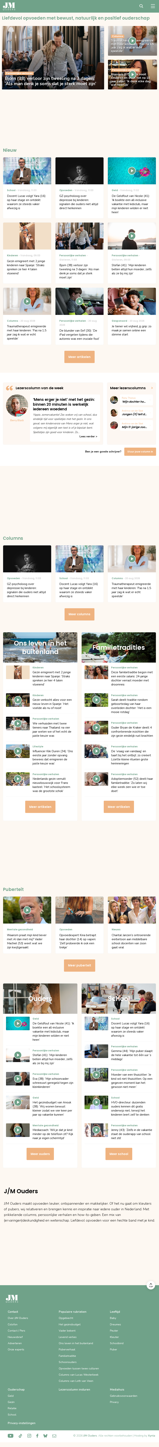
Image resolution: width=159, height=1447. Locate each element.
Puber (113, 1349)
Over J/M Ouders (18, 1318)
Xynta (151, 1435)
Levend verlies (68, 1337)
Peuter (114, 1331)
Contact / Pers (16, 1331)
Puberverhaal (67, 1349)
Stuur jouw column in (140, 451)
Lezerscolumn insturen (74, 1390)
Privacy (114, 1402)
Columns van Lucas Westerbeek (79, 1375)
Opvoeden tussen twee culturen (79, 1368)
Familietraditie (67, 1356)
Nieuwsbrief (15, 1337)
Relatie (12, 1408)
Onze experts (16, 1349)
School (12, 1415)
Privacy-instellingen (21, 1423)
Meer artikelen (79, 357)
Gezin (11, 1402)
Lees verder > (88, 436)
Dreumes (115, 1324)
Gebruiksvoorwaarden (123, 1396)
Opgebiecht (66, 1318)
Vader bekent (67, 1331)
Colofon (12, 1324)
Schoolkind (117, 1343)
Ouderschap (16, 1390)
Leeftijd (115, 1312)
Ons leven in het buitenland (76, 1343)
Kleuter (114, 1337)
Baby (113, 1318)
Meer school (119, 1154)
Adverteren (15, 1343)
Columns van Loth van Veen (76, 1381)
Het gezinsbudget (69, 1324)
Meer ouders (40, 1154)
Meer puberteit (79, 965)
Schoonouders (68, 1362)
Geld (11, 1396)
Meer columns (79, 614)
